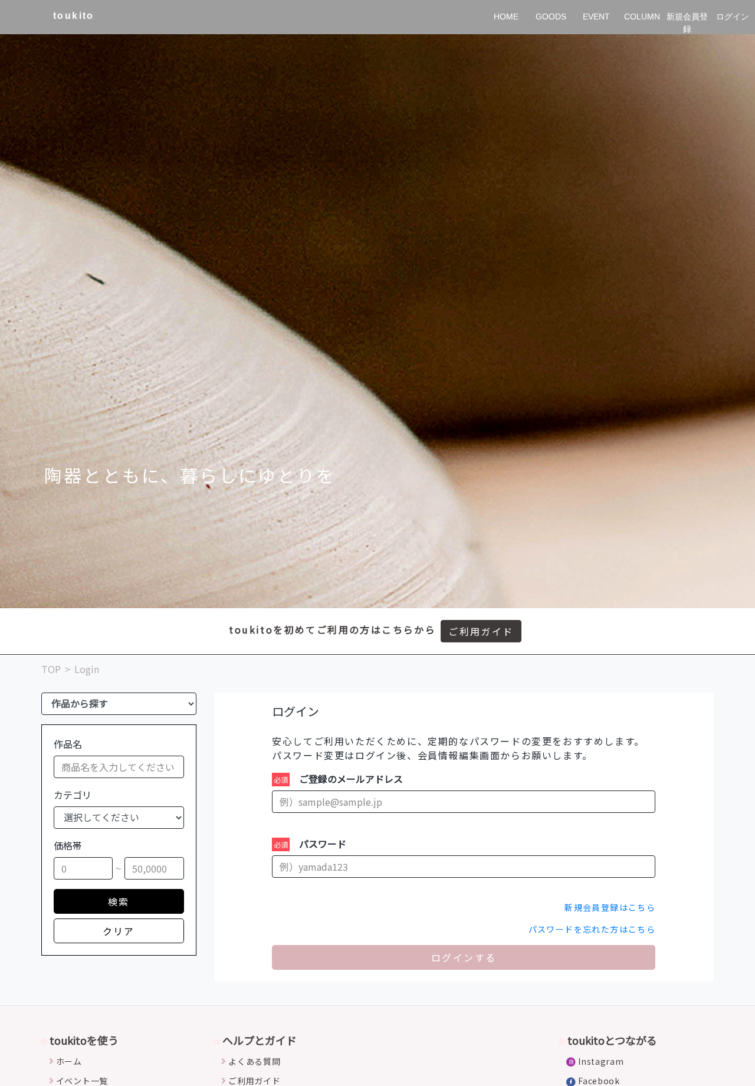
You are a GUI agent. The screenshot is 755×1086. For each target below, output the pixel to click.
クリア (119, 931)
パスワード (322, 843)
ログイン (732, 16)
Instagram (600, 1061)
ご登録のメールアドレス (351, 779)
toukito (73, 16)
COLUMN (642, 16)
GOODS (551, 16)
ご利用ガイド (480, 631)
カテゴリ (72, 795)
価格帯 (68, 845)
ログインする (463, 957)
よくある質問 (254, 1061)
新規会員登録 (687, 23)
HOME (506, 16)
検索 (119, 901)
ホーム (69, 1061)
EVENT (596, 16)
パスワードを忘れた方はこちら (592, 929)
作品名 (68, 744)
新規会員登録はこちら (609, 907)
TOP (51, 669)
